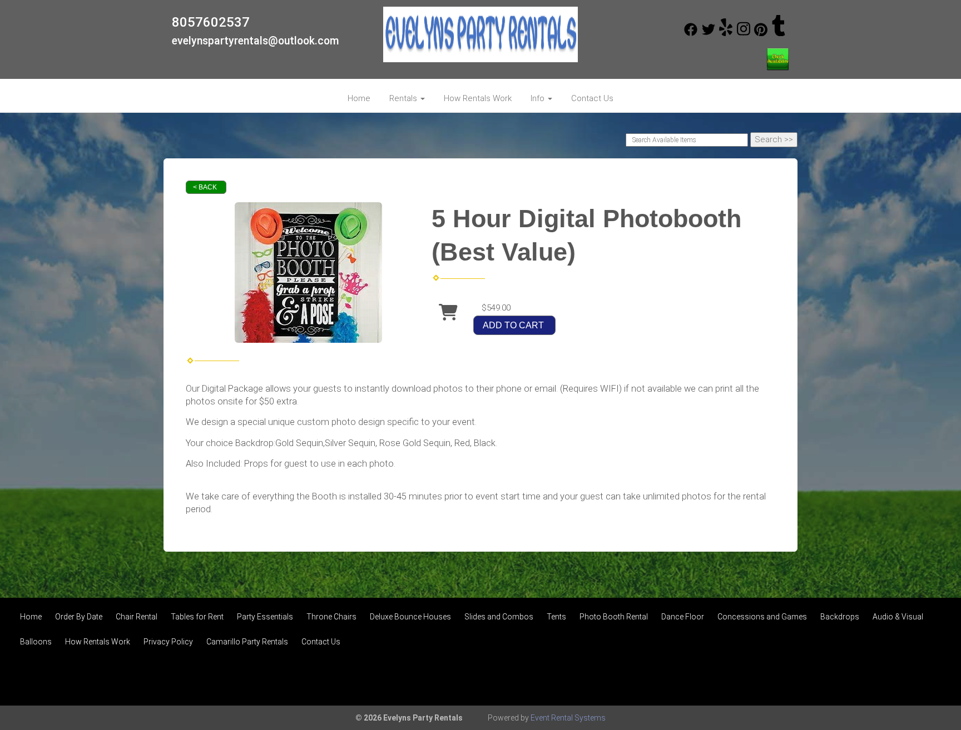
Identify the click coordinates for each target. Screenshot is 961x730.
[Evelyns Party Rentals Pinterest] (760, 33)
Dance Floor (682, 616)
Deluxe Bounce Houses (410, 616)
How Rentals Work (478, 98)
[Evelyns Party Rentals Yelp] (725, 33)
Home (359, 98)
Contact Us (592, 98)
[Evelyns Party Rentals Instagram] (743, 33)
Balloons (36, 641)
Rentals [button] (404, 98)
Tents (556, 616)
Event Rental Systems (568, 717)
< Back (205, 187)
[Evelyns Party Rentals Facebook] (690, 33)
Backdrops (839, 616)
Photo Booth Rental (613, 616)
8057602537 (211, 22)
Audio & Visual (898, 616)
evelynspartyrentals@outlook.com (255, 40)
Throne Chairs (331, 616)
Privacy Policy (168, 641)
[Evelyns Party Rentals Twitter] (708, 33)
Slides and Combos (498, 616)
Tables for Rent (197, 616)
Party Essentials (265, 616)
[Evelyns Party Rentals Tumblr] (778, 33)
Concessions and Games (762, 616)
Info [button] (539, 98)
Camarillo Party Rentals (247, 641)
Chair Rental (136, 616)
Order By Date (78, 616)
